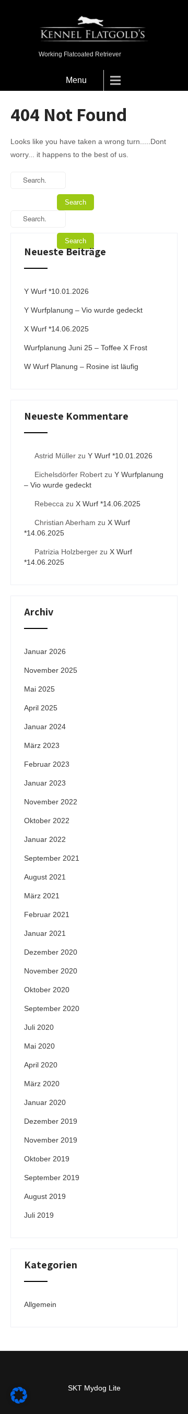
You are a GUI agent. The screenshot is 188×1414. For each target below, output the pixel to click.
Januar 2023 (45, 783)
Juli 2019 (39, 1215)
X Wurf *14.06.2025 (56, 329)
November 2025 (50, 670)
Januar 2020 (45, 1102)
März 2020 (42, 1083)
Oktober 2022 (46, 820)
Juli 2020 (39, 1027)
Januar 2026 (45, 651)
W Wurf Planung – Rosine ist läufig (81, 366)
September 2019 (51, 1177)
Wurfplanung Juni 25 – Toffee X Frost (85, 347)
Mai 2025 (39, 689)
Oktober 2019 (46, 1159)
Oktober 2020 (46, 989)
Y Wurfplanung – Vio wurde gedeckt (83, 310)
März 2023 (42, 745)
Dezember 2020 (50, 952)
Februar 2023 (46, 764)
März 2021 (42, 896)
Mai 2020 (39, 1046)
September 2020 (51, 1008)
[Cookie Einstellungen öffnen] (18, 1401)
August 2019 (45, 1196)
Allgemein (40, 1304)
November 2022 (50, 802)
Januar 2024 (45, 726)
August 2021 (45, 877)
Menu (76, 80)
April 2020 (40, 1065)
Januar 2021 (45, 933)
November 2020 (50, 971)
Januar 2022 (45, 839)
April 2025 (40, 708)
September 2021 (51, 858)
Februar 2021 (46, 914)
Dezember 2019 (50, 1121)
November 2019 (50, 1140)
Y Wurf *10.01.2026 (56, 291)
